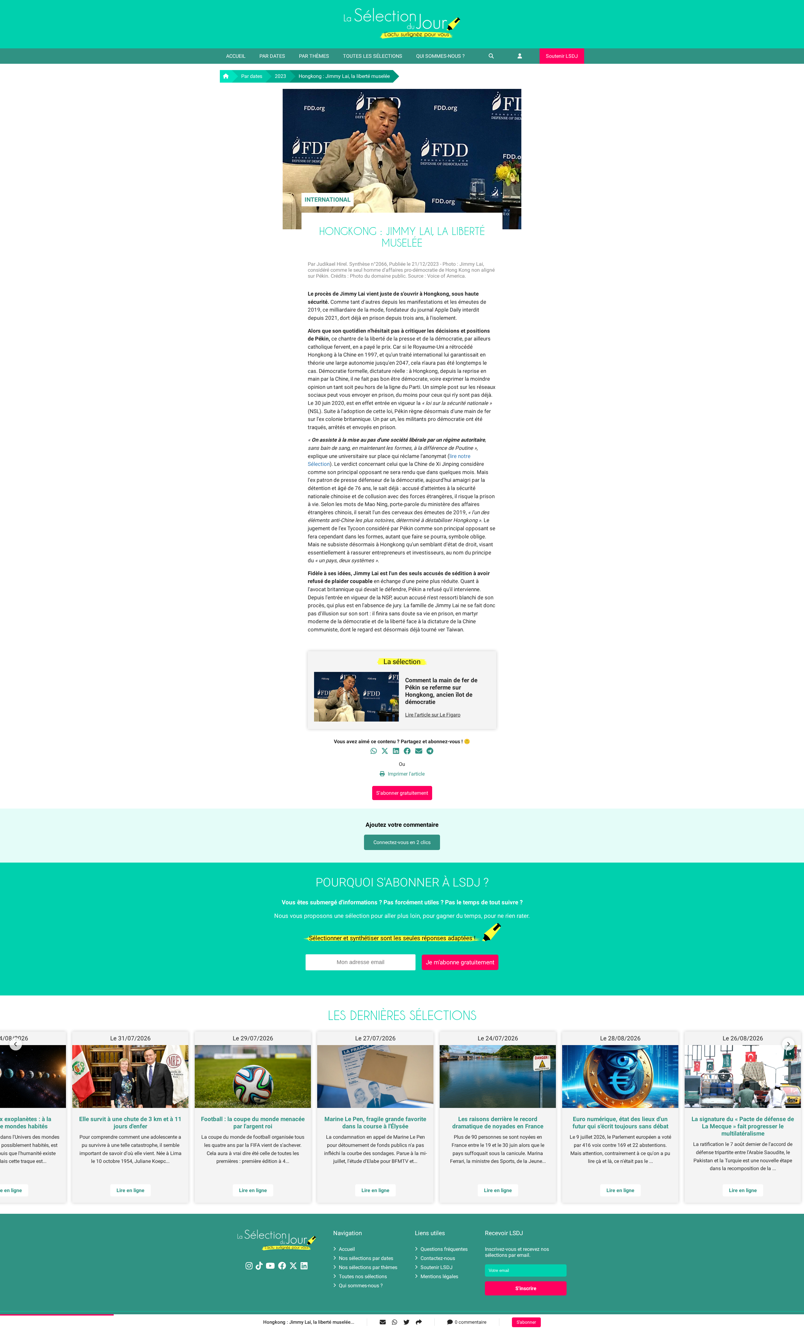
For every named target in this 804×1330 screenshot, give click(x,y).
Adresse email (362, 662)
